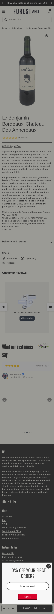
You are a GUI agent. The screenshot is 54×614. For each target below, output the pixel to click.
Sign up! (27, 596)
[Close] (48, 566)
